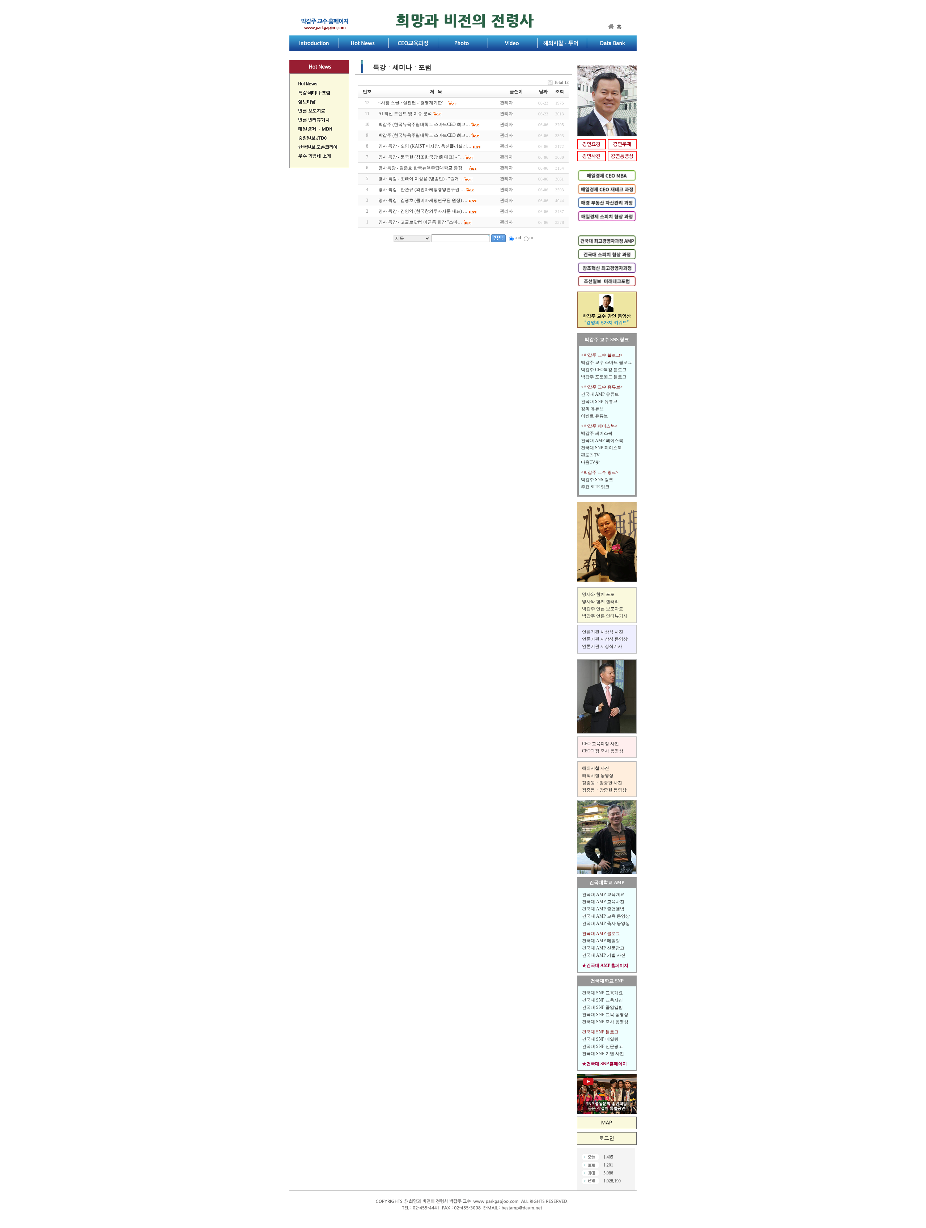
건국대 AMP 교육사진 (603, 901)
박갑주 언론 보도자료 (602, 608)
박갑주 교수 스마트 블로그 (606, 362)
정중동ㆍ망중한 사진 (602, 782)
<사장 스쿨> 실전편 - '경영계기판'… (412, 102)
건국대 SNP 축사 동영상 (605, 1021)
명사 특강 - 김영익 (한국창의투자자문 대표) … (422, 211)
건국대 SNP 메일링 (600, 1039)
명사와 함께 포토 (598, 594)
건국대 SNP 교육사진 (602, 1000)
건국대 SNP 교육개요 (602, 992)
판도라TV (590, 455)
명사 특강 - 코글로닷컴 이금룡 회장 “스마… (420, 222)
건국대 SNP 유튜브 (599, 401)
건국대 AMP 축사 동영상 (606, 923)
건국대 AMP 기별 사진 (603, 955)
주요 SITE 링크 (595, 486)
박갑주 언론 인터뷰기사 (605, 616)
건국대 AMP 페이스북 (602, 440)
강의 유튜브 (592, 408)
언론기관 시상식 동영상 (605, 639)
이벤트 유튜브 (594, 415)
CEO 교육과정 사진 (600, 743)
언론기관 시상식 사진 (602, 631)
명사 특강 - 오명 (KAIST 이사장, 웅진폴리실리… (424, 146)
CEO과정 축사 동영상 (602, 750)
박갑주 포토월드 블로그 (603, 376)
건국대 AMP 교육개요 (603, 894)
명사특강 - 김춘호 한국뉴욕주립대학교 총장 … (423, 167)
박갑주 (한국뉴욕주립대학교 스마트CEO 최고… (424, 124)
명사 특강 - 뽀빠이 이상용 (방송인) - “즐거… (420, 178)
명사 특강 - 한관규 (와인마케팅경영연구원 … (421, 189)
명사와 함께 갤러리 (600, 601)
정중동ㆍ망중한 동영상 (604, 790)
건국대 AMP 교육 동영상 (606, 916)
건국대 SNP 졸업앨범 (602, 1007)
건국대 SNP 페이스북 (601, 447)
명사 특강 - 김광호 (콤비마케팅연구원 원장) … (422, 200)
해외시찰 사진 (595, 768)
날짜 (543, 91)
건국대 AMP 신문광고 (603, 948)
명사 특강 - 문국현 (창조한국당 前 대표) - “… (421, 157)
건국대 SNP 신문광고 (602, 1046)
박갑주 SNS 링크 (597, 479)
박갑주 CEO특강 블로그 (603, 369)
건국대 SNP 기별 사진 (603, 1053)
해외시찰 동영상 (597, 775)
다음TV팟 (590, 462)
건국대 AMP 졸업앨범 (603, 909)
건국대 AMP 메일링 (601, 940)
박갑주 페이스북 (596, 433)
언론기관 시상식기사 (602, 646)
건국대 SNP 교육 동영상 (605, 1014)
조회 (559, 91)
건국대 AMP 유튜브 (600, 394)
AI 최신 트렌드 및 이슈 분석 (405, 113)
